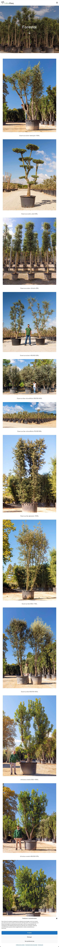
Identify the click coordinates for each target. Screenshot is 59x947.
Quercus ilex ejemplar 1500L (29, 516)
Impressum (40, 944)
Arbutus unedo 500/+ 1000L (29, 779)
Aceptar (29, 932)
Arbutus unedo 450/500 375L (29, 856)
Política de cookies (20, 944)
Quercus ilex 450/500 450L (29, 691)
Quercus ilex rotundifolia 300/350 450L (29, 398)
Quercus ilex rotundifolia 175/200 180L (29, 431)
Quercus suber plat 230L (29, 214)
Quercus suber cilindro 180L (29, 288)
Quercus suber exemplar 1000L (29, 135)
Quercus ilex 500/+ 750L (29, 604)
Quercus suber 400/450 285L (29, 355)
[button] (56, 918)
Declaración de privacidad (31, 944)
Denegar (29, 937)
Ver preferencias (29, 941)
